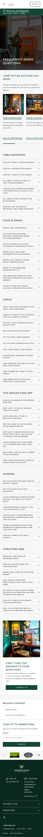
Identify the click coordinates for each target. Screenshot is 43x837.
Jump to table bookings (13, 104)
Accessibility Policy (8, 829)
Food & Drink (34, 118)
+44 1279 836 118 (12, 782)
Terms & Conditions (16, 833)
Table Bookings (12, 118)
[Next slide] (38, 755)
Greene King (9, 810)
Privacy (30, 829)
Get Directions (29, 796)
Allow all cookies (21, 451)
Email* (6, 733)
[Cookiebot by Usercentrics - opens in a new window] (30, 377)
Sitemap (5, 833)
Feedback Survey (11, 710)
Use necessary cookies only (21, 458)
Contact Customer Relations (15, 715)
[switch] (37, 421)
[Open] (4, 4)
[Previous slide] (4, 755)
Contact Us (21, 687)
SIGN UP (21, 744)
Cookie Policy (21, 829)
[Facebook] (4, 817)
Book (35, 4)
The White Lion (10, 804)
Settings (33, 444)
